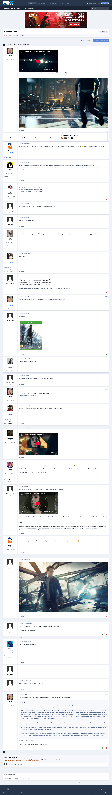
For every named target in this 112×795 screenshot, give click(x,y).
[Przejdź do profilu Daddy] (4, 35)
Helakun (8, 246)
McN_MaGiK (9, 198)
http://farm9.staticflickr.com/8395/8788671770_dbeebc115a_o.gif (35, 282)
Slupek (9, 477)
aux (10, 169)
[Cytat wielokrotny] (19, 131)
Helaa (9, 245)
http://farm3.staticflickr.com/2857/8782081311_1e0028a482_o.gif (34, 284)
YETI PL (9, 269)
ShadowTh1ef (10, 419)
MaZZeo (10, 648)
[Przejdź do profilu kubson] (68, 138)
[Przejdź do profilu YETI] (10, 256)
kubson (10, 150)
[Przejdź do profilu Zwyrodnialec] (10, 433)
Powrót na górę (106, 782)
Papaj (10, 413)
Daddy (10, 35)
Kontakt (18, 792)
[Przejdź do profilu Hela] (10, 233)
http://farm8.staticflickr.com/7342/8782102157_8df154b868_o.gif (34, 279)
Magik (10, 192)
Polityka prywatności (11, 792)
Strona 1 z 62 (26, 44)
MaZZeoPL (10, 657)
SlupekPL (8, 479)
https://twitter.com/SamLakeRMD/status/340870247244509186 (34, 394)
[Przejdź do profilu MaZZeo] (10, 644)
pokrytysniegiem (10, 271)
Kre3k (10, 366)
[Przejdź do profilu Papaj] (10, 408)
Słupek (10, 469)
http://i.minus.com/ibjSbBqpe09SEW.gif (28, 644)
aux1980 (8, 178)
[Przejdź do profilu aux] (10, 165)
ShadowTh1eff (10, 423)
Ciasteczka (23, 792)
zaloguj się (42, 759)
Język (4, 792)
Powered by (103, 792)
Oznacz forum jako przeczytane (94, 782)
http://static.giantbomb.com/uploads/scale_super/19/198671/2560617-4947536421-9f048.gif (41, 626)
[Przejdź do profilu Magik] (10, 187)
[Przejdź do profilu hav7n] (62, 138)
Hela (10, 238)
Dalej (17, 44)
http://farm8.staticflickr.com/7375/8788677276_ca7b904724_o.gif (34, 281)
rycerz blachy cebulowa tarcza (8, 661)
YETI (10, 260)
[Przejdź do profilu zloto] (72, 138)
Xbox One (22, 35)
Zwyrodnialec (10, 438)
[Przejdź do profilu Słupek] (10, 465)
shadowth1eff (9, 421)
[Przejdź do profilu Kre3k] (10, 361)
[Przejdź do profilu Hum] (65, 138)
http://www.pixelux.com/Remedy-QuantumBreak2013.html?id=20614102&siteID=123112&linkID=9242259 (44, 697)
